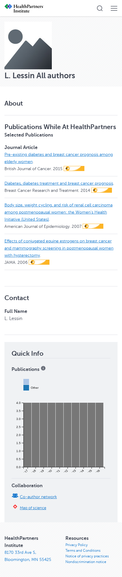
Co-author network (38, 497)
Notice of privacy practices (87, 556)
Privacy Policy (76, 545)
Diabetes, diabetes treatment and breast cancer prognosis (58, 183)
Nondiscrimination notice (85, 562)
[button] (99, 8)
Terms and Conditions (82, 550)
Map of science (33, 508)
